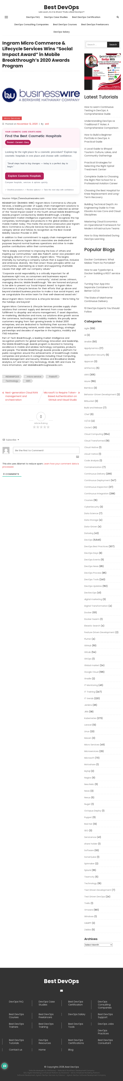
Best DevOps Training (46, 1025)
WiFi (28, 380)
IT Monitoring (91, 685)
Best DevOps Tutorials (16, 1042)
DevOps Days (91, 553)
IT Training (89, 691)
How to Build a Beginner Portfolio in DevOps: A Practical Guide (98, 138)
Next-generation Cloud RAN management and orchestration (21, 396)
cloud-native (91, 453)
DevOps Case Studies (56, 17)
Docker (88, 612)
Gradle (87, 678)
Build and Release (93, 407)
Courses (88, 500)
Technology (12, 380)
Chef (87, 414)
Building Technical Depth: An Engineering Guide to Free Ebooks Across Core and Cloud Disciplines (102, 209)
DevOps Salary (62, 31)
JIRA (86, 711)
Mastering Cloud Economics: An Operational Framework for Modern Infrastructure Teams (102, 225)
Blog (70, 1049)
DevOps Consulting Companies (31, 24)
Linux (86, 731)
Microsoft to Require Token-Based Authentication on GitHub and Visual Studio (60, 396)
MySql (87, 771)
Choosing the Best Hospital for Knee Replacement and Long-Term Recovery (102, 194)
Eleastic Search (92, 625)
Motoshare (90, 764)
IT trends (88, 698)
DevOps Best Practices (96, 546)
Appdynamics (91, 348)
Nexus (87, 797)
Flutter (87, 638)
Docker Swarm (91, 619)
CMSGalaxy (51, 1070)
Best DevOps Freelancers (95, 24)
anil (47, 123)
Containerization (93, 467)
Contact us (15, 1049)
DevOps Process (92, 572)
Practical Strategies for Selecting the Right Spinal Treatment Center (99, 166)
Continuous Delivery (94, 473)
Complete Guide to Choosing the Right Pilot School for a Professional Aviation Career (101, 180)
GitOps (88, 658)
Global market (91, 665)
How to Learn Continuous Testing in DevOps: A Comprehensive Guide (99, 110)
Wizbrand (65, 1073)
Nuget (87, 804)
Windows (89, 916)
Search (113, 44)
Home (42, 1049)
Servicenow (90, 837)
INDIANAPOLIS (12, 376)
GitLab (87, 652)
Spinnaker (89, 863)
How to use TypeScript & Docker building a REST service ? (102, 273)
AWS (86, 374)
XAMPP (87, 923)
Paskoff (53, 376)
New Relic (89, 784)
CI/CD (87, 420)
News (87, 790)
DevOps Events (92, 559)
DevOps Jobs (106, 1023)
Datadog (88, 533)
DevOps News (91, 566)
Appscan (88, 361)
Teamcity (89, 876)
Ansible (88, 341)
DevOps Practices (103, 1032)
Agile (86, 328)
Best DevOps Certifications (76, 1042)
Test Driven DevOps (94, 896)
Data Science (91, 513)
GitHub (87, 645)
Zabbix (87, 929)
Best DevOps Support (105, 1016)
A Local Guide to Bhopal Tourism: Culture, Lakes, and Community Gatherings (100, 152)
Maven (87, 738)
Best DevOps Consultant (105, 1042)
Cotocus (61, 1075)
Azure (87, 381)
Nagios (87, 777)
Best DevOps (61, 7)
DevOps (88, 539)
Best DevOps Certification (86, 17)
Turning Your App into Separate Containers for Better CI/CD (98, 287)
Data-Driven (90, 526)
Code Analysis (91, 460)
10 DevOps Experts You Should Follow (101, 309)
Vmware (88, 909)
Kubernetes (90, 718)
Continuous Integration (96, 493)
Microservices (91, 751)
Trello (87, 903)
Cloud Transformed (94, 440)
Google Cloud (91, 671)
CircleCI (88, 427)
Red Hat (88, 823)
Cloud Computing (93, 434)
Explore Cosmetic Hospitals (24, 176)
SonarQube (90, 856)
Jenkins (88, 705)
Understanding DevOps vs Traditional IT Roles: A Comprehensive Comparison (101, 124)
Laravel (88, 724)
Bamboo (88, 387)
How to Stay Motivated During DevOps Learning (101, 237)
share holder (90, 843)
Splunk (87, 870)
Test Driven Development (97, 889)
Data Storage (91, 520)
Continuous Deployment (97, 480)
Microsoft (89, 757)
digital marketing (93, 599)
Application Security (94, 354)
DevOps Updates (93, 586)
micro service (34, 376)
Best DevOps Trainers (16, 1025)
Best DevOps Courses (65, 24)
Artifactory (90, 368)
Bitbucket (89, 401)
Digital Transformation (96, 605)
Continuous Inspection (96, 486)
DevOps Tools (91, 579)
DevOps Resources (45, 1042)
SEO (86, 830)
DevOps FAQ (33, 17)
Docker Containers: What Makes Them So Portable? (99, 261)
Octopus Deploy (92, 810)
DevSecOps (90, 592)
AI (85, 335)
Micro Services (12, 118)
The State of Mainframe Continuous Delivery (98, 299)
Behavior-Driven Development (100, 394)
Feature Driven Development (99, 632)
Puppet (88, 817)
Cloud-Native (91, 447)
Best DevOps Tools (75, 1025)
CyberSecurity (91, 506)
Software (89, 850)
